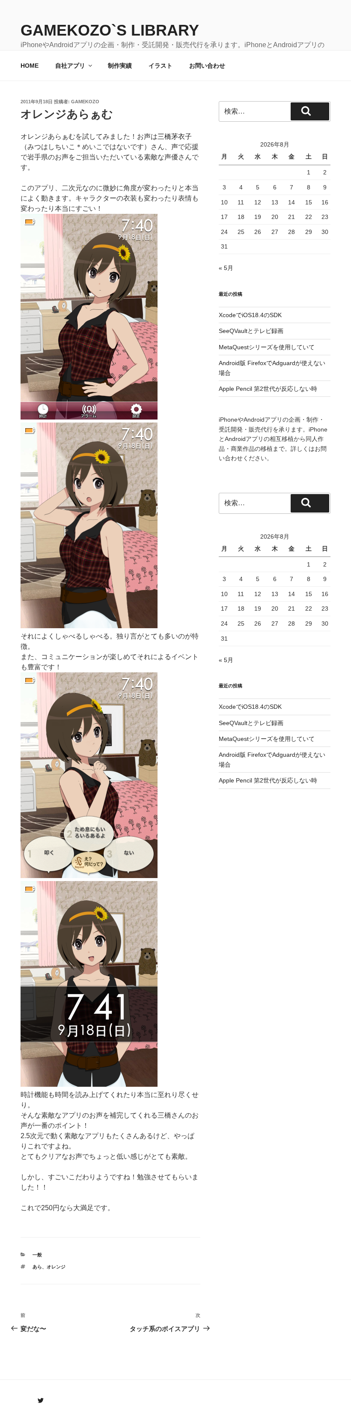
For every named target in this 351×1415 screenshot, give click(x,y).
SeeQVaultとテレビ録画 (251, 330)
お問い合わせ (207, 65)
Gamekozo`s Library (110, 30)
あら (37, 1266)
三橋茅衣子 (175, 136)
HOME (30, 65)
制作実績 (120, 65)
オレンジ (56, 1266)
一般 (37, 1254)
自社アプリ (70, 65)
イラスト (161, 65)
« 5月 (226, 267)
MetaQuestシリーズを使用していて (267, 347)
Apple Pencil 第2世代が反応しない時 (268, 388)
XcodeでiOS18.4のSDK (250, 315)
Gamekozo (85, 101)
